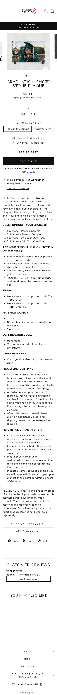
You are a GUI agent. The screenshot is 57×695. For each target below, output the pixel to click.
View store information (18, 188)
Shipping (16, 97)
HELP (27, 651)
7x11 (33, 114)
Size (28, 108)
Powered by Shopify (28, 692)
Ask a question (28, 531)
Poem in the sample (17, 128)
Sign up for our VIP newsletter (28, 675)
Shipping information (28, 524)
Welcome (28, 666)
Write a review (28, 579)
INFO (27, 659)
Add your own (43, 128)
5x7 (23, 114)
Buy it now (28, 161)
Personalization (28, 123)
